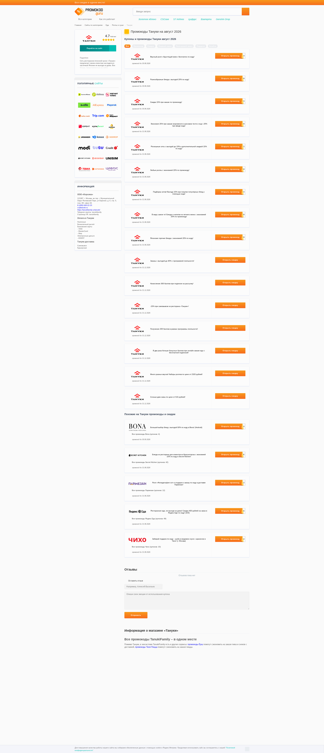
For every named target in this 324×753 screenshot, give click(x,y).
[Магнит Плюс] (112, 94)
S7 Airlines (178, 19)
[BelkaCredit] (84, 116)
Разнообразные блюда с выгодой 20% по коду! (169, 79)
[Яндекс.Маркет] (112, 116)
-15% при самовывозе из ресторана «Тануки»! (169, 306)
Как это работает (107, 19)
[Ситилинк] (98, 169)
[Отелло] (84, 105)
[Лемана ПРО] (112, 126)
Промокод (138, 46)
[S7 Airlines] (98, 94)
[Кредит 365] (112, 148)
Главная (78, 25)
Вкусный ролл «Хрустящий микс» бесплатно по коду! (172, 57)
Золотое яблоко (147, 19)
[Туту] (98, 148)
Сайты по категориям (94, 25)
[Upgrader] (84, 137)
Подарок (201, 46)
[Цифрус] (112, 169)
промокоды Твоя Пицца (146, 647)
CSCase (164, 19)
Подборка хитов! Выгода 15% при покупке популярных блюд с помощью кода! (179, 193)
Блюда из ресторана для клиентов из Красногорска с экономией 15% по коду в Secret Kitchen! (179, 455)
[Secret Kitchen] (84, 158)
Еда (107, 25)
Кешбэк (212, 46)
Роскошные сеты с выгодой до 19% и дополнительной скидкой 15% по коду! (179, 147)
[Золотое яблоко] (84, 94)
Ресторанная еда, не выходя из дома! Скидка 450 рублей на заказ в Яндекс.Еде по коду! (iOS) (179, 512)
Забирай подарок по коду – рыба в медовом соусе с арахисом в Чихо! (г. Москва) (179, 540)
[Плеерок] (112, 105)
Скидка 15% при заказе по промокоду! (166, 102)
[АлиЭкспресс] (98, 105)
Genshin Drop (223, 19)
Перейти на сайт (94, 48)
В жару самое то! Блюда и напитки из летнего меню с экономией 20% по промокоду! (179, 215)
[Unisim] (112, 158)
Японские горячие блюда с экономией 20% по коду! (171, 238)
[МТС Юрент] (84, 126)
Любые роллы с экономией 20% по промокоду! (169, 170)
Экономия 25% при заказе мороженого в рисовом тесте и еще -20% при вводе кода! (179, 125)
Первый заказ (165, 46)
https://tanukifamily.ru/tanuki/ (88, 210)
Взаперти (206, 19)
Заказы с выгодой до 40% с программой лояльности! (172, 261)
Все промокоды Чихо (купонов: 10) (146, 547)
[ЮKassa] (98, 137)
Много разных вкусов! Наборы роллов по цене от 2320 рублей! (176, 374)
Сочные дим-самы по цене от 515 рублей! (167, 397)
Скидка (150, 46)
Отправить (136, 615)
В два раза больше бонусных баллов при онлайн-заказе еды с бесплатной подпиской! (179, 352)
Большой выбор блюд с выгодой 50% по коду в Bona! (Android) (176, 427)
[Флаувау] (98, 158)
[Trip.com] (98, 116)
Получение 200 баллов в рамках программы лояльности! (174, 329)
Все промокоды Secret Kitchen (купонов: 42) (150, 462)
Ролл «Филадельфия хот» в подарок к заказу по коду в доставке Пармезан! (179, 484)
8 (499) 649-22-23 (84, 205)
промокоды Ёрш (195, 644)
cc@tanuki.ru (82, 208)
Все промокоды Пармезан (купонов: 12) (148, 490)
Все (127, 46)
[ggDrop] (112, 137)
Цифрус (192, 19)
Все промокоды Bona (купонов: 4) (146, 434)
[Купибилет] (98, 126)
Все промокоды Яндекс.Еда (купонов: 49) (149, 519)
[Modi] (84, 148)
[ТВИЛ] (84, 169)
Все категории (85, 19)
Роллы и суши (118, 25)
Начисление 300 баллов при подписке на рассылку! (171, 284)
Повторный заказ (184, 46)
